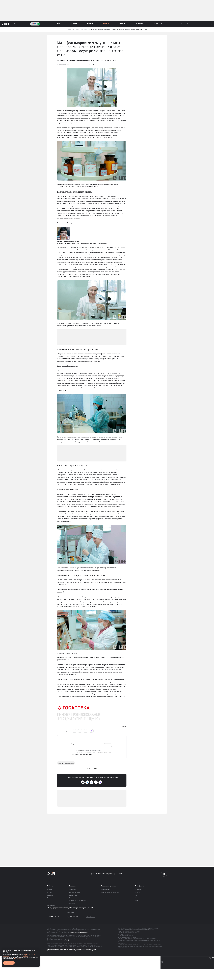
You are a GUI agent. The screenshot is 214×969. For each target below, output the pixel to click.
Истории (49, 892)
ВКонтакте (138, 889)
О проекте (72, 889)
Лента (58, 23)
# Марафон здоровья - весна (66, 763)
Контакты (189, 23)
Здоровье (77, 64)
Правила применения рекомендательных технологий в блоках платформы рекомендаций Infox (71, 950)
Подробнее (17, 958)
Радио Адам (158, 23)
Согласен (9, 963)
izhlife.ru (25, 956)
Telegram (137, 892)
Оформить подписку (102, 874)
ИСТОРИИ (90, 23)
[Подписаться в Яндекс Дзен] (83, 782)
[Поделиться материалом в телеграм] (85, 731)
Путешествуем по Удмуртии (110, 892)
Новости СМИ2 (92, 768)
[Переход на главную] (5, 24)
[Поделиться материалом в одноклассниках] (79, 731)
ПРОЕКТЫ (122, 23)
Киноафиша (140, 23)
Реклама (174, 23)
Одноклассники (140, 898)
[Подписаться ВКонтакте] (91, 782)
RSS (136, 903)
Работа (182, 23)
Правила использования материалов (78, 932)
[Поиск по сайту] (211, 24)
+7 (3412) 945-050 (72, 917)
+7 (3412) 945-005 (53, 917)
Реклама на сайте (74, 892)
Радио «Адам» (105, 889)
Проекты (49, 898)
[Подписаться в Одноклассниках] (96, 782)
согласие (80, 750)
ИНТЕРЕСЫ (106, 23)
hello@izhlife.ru (90, 917)
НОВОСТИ (74, 23)
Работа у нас (73, 895)
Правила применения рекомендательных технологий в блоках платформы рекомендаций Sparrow (72, 949)
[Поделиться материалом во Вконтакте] (74, 731)
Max (136, 895)
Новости (49, 889)
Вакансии (72, 903)
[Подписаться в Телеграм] (87, 782)
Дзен (136, 900)
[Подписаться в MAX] (100, 782)
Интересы (50, 895)
